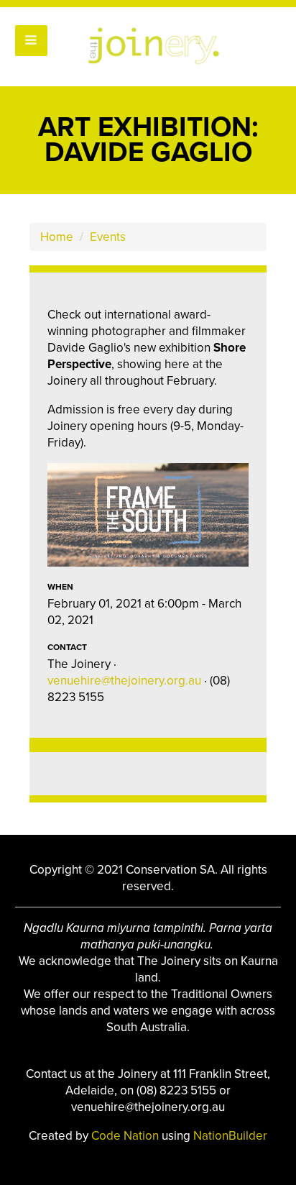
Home (56, 236)
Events (108, 236)
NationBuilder (230, 1135)
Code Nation (126, 1135)
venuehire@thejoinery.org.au (124, 680)
